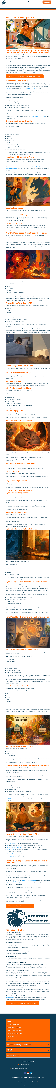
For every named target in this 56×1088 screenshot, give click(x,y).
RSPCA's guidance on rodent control (16, 798)
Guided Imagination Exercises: (14, 847)
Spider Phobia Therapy (13, 1024)
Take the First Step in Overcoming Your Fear (20, 906)
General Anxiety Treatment (14, 1030)
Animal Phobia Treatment (14, 1027)
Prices (8, 1039)
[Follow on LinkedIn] (31, 1073)
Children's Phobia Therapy (14, 1033)
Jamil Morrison (30, 1085)
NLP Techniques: (11, 849)
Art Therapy (9, 855)
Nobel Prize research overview (38, 677)
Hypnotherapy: (10, 853)
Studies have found (10, 452)
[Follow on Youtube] (28, 1073)
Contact (47, 2)
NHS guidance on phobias (38, 116)
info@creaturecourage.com (19, 1068)
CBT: (8, 845)
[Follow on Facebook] (25, 1073)
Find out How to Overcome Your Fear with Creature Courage (24, 76)
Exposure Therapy (11, 843)
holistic (22, 839)
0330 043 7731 (25, 1064)
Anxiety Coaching (12, 1036)
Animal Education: (11, 856)
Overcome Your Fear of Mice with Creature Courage (22, 1003)
